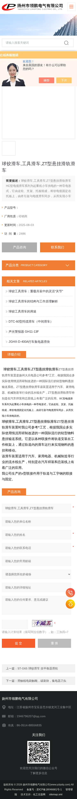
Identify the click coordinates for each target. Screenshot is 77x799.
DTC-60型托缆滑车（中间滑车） (31, 321)
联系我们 (57, 247)
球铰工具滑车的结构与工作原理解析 (33, 301)
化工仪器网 (39, 794)
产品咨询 (19, 247)
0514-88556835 (70, 592)
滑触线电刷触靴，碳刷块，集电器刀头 (41, 680)
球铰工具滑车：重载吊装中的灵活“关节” (36, 291)
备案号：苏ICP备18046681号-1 (44, 789)
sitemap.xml (55, 794)
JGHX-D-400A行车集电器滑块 (29, 341)
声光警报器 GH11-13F (24, 331)
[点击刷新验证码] (42, 623)
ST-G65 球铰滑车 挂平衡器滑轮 (37, 668)
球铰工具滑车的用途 (22, 311)
